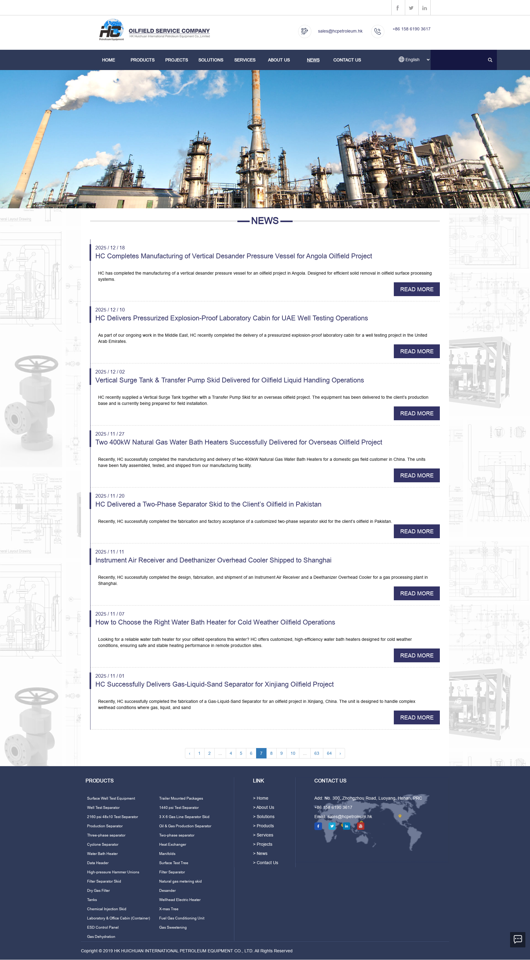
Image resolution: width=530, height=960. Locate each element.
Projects (176, 60)
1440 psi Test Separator (179, 807)
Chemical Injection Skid (106, 909)
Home (108, 60)
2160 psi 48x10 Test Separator (112, 816)
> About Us (263, 807)
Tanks (92, 899)
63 (316, 753)
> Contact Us (265, 863)
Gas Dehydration (101, 936)
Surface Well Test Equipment (111, 798)
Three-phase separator (106, 835)
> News (260, 853)
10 (292, 753)
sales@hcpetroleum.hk (340, 31)
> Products (263, 826)
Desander (167, 890)
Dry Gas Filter (98, 890)
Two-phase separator (176, 835)
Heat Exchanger (172, 844)
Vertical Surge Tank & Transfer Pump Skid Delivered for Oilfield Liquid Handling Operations (229, 380)
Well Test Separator (103, 807)
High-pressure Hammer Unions (113, 872)
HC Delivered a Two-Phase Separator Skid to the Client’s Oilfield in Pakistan (208, 504)
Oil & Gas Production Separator (185, 826)
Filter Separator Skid (104, 881)
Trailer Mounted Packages (181, 798)
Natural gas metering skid (180, 881)
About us (279, 60)
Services (244, 60)
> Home (260, 798)
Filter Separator (172, 872)
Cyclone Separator (102, 844)
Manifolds (167, 853)
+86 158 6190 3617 (412, 29)
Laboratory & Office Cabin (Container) (118, 918)
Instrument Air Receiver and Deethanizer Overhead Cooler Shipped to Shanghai (213, 560)
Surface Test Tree (173, 862)
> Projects (262, 844)
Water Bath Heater (102, 853)
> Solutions (264, 816)
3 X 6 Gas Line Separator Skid (184, 816)
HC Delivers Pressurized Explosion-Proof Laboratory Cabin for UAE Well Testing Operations (231, 318)
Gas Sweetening (173, 927)
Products (143, 60)
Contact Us (347, 60)
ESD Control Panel (103, 927)
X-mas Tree (169, 909)
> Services (263, 835)
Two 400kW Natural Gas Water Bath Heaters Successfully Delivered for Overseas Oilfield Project (238, 442)
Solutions (210, 60)
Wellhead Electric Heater (180, 899)
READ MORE (417, 289)
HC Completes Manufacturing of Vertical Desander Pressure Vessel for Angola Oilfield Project (233, 256)
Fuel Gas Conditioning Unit (181, 918)
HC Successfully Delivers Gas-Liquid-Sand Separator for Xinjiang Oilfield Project (214, 684)
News (313, 60)
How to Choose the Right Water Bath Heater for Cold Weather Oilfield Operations (215, 622)
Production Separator (105, 826)
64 (329, 753)
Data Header (98, 862)
